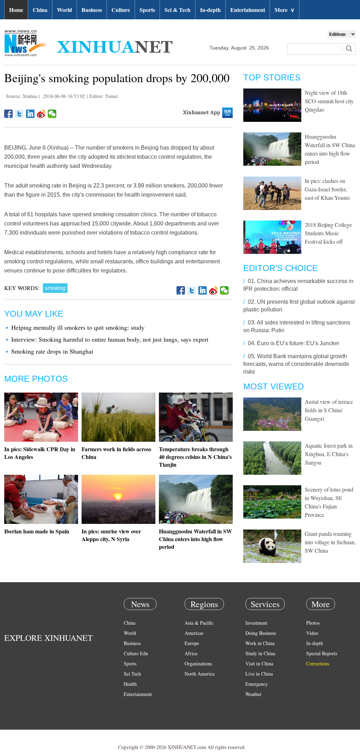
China (40, 10)
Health (130, 684)
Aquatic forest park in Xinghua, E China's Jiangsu (329, 454)
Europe (192, 643)
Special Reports (321, 653)
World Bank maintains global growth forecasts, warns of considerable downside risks (296, 364)
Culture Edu (136, 653)
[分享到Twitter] (19, 114)
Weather (253, 694)
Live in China (259, 673)
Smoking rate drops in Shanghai (52, 351)
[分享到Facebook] (8, 114)
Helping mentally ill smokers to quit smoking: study (77, 327)
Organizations (198, 663)
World (64, 10)
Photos (313, 622)
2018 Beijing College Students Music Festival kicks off (328, 233)
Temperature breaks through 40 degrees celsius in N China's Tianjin (195, 456)
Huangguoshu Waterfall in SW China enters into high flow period (195, 539)
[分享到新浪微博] (41, 114)
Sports (147, 10)
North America (199, 673)
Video (312, 633)
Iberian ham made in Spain (36, 531)
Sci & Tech (178, 10)
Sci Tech (132, 673)
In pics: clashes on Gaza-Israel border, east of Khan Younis (327, 189)
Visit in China (259, 663)
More (285, 10)
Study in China (260, 653)
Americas (194, 633)
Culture (120, 10)
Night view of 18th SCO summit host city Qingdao (329, 101)
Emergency (256, 684)
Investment (256, 622)
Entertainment (247, 10)
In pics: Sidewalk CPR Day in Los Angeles (39, 453)
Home (16, 10)
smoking (55, 288)
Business (92, 10)
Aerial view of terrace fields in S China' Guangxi (329, 410)
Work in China (260, 643)
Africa (191, 653)
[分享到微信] (52, 114)
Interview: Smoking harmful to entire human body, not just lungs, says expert (109, 339)
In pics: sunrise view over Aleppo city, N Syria (111, 535)
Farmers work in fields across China (116, 453)
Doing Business (260, 633)
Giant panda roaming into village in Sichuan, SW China (330, 542)
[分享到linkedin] (30, 114)
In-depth (210, 10)
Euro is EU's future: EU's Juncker (298, 343)
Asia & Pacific (199, 622)
